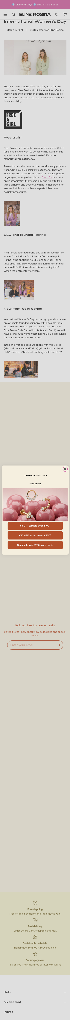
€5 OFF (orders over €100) (35, 525)
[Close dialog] (65, 469)
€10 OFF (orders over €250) (35, 535)
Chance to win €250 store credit (35, 545)
